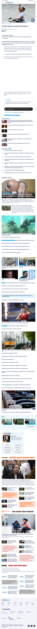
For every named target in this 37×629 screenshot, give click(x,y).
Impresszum (21, 624)
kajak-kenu (7, 115)
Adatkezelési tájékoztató (6, 625)
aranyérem (12, 115)
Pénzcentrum (13, 457)
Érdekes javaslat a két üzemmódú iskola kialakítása (26, 267)
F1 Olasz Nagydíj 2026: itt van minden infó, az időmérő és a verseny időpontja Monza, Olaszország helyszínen (10, 549)
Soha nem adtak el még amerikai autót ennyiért (11, 237)
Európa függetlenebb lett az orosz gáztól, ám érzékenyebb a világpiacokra (16, 384)
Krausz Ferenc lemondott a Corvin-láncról (8, 279)
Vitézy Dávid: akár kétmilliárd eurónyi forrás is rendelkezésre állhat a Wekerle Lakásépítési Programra (26, 279)
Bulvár (21, 602)
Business (10, 565)
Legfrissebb (27, 602)
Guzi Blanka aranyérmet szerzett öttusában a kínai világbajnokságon (15, 322)
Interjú (15, 603)
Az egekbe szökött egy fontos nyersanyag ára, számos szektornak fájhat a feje (17, 378)
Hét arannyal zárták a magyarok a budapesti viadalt (17, 325)
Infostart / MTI (4, 29)
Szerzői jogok (20, 625)
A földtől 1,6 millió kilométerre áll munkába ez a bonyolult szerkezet (15, 368)
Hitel (14, 511)
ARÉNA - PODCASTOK (5, 0)
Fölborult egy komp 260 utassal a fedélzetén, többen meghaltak (14, 356)
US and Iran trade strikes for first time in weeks (11, 570)
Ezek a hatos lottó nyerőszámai (8, 359)
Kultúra (9, 603)
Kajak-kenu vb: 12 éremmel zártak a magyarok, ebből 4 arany (13, 285)
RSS (23, 625)
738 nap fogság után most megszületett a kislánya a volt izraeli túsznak (15, 243)
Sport (9, 112)
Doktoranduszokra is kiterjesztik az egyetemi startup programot (14, 365)
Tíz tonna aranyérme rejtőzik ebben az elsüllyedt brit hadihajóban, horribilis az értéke (16, 235)
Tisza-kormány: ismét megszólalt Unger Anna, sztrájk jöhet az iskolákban (16, 480)
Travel (19, 565)
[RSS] (29, 626)
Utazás (23, 511)
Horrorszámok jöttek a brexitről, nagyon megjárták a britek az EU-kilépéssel (8, 267)
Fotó (32, 602)
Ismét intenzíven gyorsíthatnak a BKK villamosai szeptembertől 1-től (16, 350)
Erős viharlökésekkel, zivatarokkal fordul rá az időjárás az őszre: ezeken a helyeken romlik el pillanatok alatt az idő (27, 558)
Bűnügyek (21, 603)
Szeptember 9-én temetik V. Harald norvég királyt (11, 328)
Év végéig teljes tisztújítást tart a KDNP (9, 353)
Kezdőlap (6, 112)
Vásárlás (19, 511)
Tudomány (9, 602)
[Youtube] (34, 626)
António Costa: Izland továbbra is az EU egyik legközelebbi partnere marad (16, 387)
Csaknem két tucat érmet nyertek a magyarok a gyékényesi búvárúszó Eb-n (16, 412)
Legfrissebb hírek (12, 611)
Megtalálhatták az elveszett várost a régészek (11, 375)
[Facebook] (31, 626)
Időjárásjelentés (29, 611)
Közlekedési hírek (21, 611)
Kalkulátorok (30, 511)
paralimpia (17, 115)
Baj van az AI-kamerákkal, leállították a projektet (11, 252)
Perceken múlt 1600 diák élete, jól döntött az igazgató (12, 381)
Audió (26, 603)
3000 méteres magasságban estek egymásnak (25, 240)
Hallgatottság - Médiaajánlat (13, 624)
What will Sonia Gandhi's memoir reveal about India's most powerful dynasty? (27, 592)
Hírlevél (33, 603)
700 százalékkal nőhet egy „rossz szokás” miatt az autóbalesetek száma (15, 246)
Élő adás (8, 445)
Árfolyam (19, 457)
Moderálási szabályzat (13, 625)
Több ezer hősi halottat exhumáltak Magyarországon (22, 205)
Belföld (3, 602)
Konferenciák (26, 457)
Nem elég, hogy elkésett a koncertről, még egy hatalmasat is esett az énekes (20, 282)
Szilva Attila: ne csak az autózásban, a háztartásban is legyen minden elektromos (17, 409)
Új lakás (32, 457)
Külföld (3, 603)
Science (24, 565)
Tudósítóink (15, 602)
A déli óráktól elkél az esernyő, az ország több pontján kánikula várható (15, 249)
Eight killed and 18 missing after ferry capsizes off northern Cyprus (9, 582)
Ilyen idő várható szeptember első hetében (10, 362)
